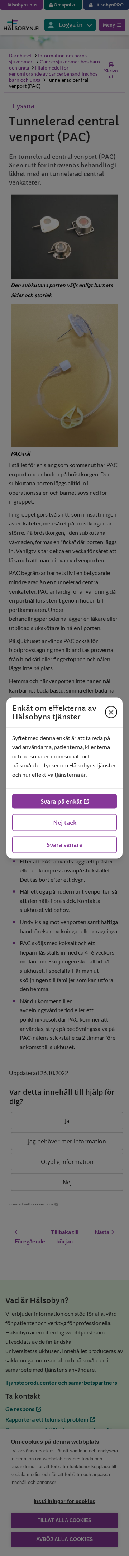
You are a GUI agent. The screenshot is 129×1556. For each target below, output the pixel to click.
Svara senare (64, 844)
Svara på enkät (61, 801)
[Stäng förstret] (111, 712)
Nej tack (64, 822)
